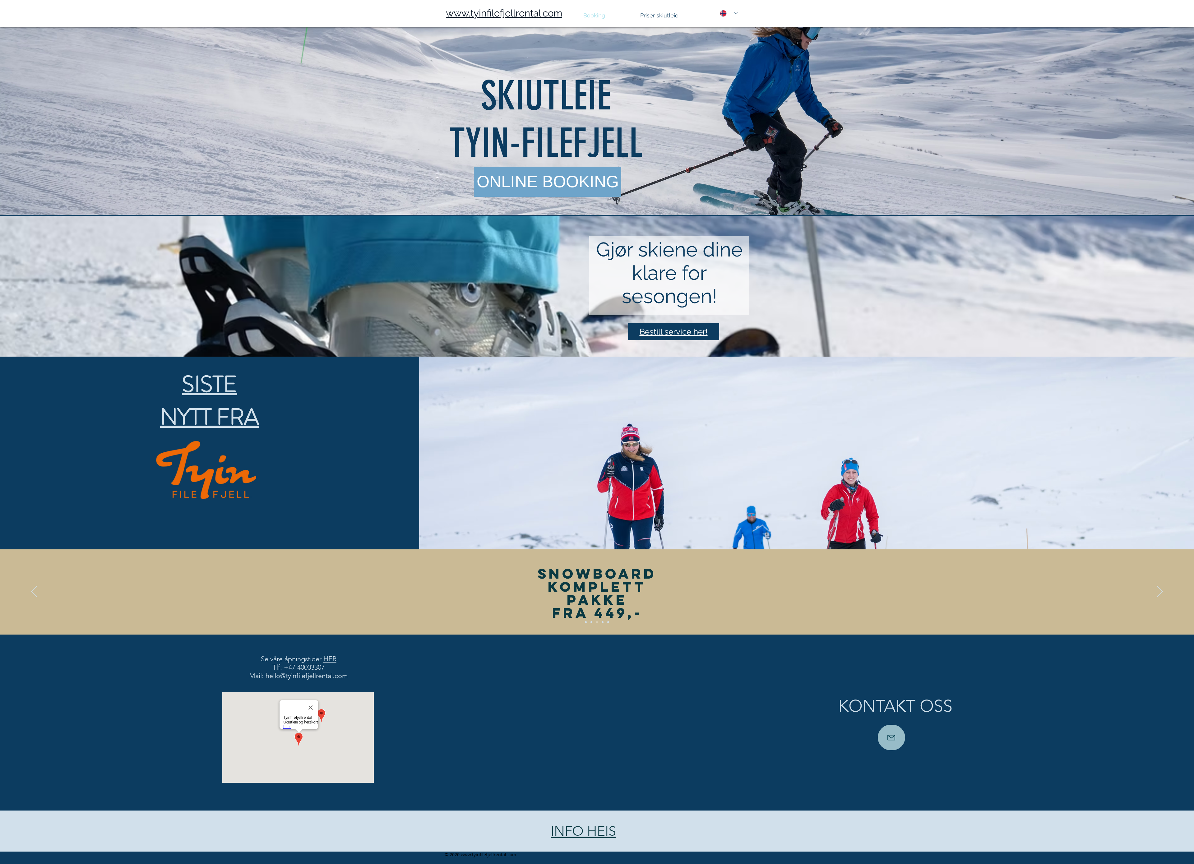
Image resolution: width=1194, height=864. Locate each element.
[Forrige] (34, 591)
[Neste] (1160, 591)
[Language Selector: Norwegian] (728, 13)
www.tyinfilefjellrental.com (488, 854)
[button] (673, 15)
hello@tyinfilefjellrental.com (307, 676)
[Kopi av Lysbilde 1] (591, 622)
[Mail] (891, 737)
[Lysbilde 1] (586, 622)
